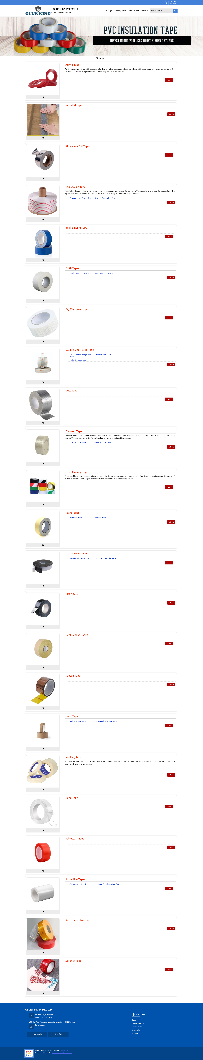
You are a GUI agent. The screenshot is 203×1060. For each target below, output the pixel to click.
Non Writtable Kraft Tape (107, 721)
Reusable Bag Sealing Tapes (105, 198)
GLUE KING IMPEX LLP (66, 10)
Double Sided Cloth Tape (79, 273)
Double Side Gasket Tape (79, 558)
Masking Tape (73, 757)
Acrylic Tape (72, 64)
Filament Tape (73, 431)
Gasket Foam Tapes (76, 553)
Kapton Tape (72, 675)
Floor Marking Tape (76, 472)
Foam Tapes (72, 512)
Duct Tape (71, 390)
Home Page (108, 11)
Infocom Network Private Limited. (62, 1053)
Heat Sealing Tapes (76, 635)
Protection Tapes (75, 879)
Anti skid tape (73, 105)
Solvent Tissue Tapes (103, 355)
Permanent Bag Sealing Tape (81, 198)
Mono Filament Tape (103, 442)
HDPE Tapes (72, 594)
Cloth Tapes (72, 268)
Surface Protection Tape (79, 884)
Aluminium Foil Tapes (77, 146)
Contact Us (144, 11)
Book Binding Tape (76, 227)
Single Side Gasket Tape (107, 558)
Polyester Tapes (74, 838)
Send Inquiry (40, 1025)
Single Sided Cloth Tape (104, 273)
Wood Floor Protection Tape (108, 884)
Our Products (133, 11)
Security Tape (73, 960)
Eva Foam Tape (76, 518)
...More (169, 80)
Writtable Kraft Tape (78, 721)
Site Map (135, 1033)
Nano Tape (71, 797)
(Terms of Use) (64, 1050)
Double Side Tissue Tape (79, 349)
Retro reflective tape (78, 920)
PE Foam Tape (100, 518)
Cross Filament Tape (78, 442)
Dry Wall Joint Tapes (77, 309)
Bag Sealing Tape (75, 187)
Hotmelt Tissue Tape (78, 360)
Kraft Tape (71, 716)
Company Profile (120, 11)
